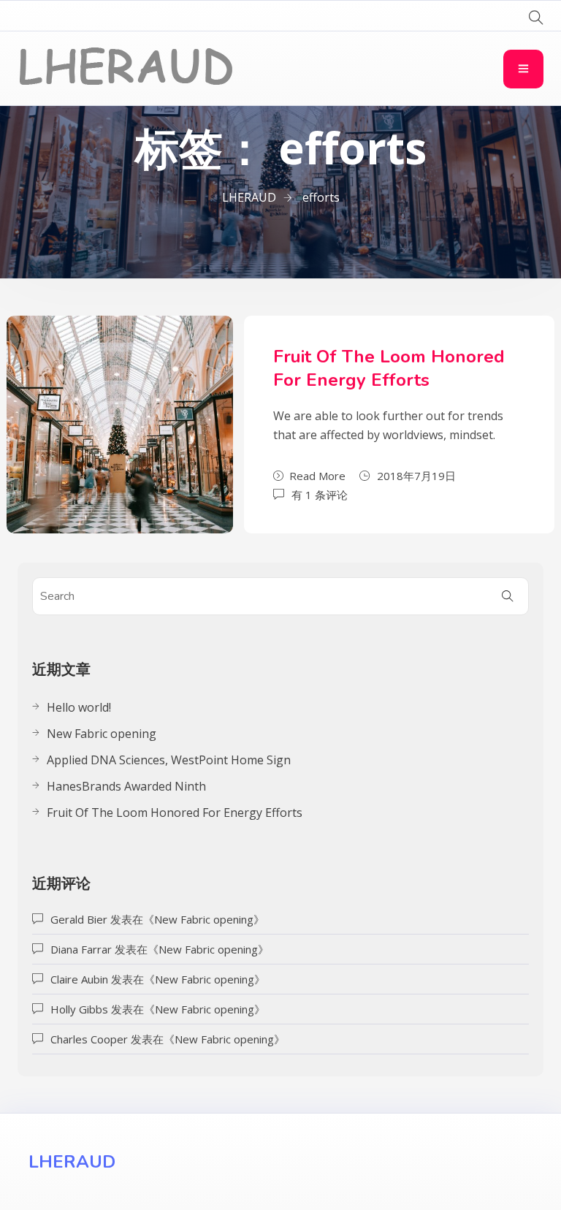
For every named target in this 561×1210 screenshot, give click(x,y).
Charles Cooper (89, 1039)
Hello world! (79, 707)
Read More (317, 475)
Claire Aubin (79, 979)
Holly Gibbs (79, 1009)
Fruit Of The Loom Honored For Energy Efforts (389, 368)
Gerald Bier (78, 919)
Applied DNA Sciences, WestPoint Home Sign (169, 760)
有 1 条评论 (319, 493)
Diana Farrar (81, 949)
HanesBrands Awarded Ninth (126, 786)
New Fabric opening (101, 734)
